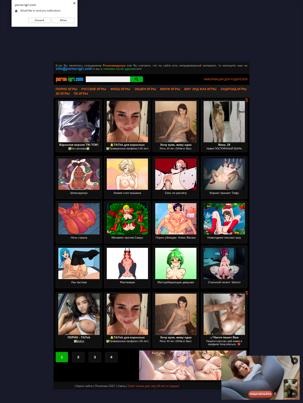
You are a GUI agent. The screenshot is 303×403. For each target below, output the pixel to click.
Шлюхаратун (79, 193)
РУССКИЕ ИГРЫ (93, 89)
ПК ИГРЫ (81, 93)
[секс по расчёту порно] (175, 188)
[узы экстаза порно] (79, 278)
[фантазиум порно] (127, 278)
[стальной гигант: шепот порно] (224, 278)
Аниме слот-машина (127, 193)
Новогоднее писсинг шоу (224, 237)
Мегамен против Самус (127, 237)
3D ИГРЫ (63, 93)
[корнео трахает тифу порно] (224, 188)
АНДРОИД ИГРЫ (234, 89)
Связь (122, 386)
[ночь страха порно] (79, 233)
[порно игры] (69, 82)
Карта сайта (84, 386)
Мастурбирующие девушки (175, 282)
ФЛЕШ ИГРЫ (120, 89)
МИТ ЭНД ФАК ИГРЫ (200, 89)
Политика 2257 (105, 386)
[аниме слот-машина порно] (127, 188)
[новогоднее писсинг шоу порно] (224, 233)
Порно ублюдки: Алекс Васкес (176, 237)
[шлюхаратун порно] (79, 188)
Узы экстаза (79, 282)
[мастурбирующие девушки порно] (175, 278)
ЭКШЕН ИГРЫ (145, 89)
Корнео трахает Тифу (224, 193)
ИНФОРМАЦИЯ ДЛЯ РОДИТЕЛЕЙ (225, 79)
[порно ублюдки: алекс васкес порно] (175, 233)
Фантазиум (127, 282)
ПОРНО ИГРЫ (66, 89)
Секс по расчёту (176, 193)
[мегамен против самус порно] (127, 233)
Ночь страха (79, 237)
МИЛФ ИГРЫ (170, 89)
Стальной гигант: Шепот (224, 282)
